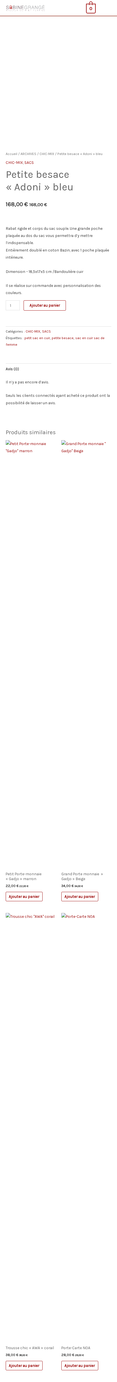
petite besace (63, 338)
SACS (29, 162)
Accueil (11, 154)
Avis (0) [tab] (12, 369)
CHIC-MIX (46, 154)
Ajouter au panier (45, 305)
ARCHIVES (28, 154)
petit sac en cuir (37, 338)
